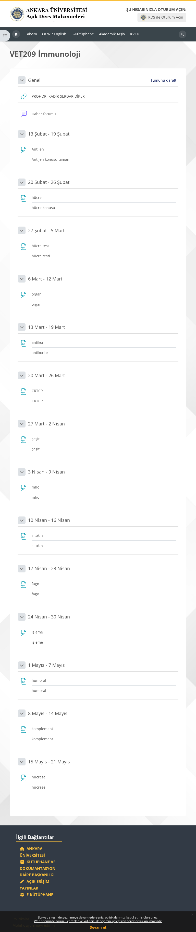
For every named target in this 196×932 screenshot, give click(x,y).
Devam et (98, 927)
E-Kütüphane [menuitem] (82, 34)
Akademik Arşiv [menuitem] (112, 34)
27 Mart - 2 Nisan (46, 424)
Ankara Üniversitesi (32, 852)
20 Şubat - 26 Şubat (48, 182)
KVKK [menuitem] (134, 34)
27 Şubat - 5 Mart (46, 230)
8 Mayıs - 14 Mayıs (47, 713)
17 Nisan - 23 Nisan (49, 568)
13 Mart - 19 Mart (46, 327)
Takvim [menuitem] (31, 34)
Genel (34, 80)
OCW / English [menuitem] (54, 34)
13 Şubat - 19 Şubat (48, 134)
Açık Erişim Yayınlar (34, 885)
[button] (22, 80)
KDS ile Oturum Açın (165, 17)
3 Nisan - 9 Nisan (46, 472)
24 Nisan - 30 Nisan (49, 617)
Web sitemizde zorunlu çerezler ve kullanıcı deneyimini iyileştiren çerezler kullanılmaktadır (98, 921)
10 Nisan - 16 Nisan (49, 520)
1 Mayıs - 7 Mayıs (46, 665)
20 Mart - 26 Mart (46, 375)
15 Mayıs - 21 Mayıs (49, 762)
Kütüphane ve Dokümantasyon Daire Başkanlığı (37, 868)
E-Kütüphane (38, 894)
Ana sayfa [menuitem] (16, 34)
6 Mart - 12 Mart (45, 279)
